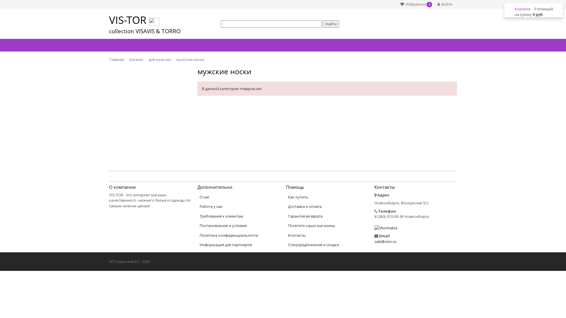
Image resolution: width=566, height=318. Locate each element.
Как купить (298, 197)
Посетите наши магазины (311, 225)
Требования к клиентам (221, 216)
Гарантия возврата (305, 216)
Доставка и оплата (305, 206)
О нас (205, 197)
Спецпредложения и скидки (313, 244)
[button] (414, 4)
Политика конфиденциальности (229, 235)
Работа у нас (211, 206)
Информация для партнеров (226, 244)
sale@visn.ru (385, 241)
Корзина (522, 8)
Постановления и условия (223, 225)
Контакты (297, 235)
